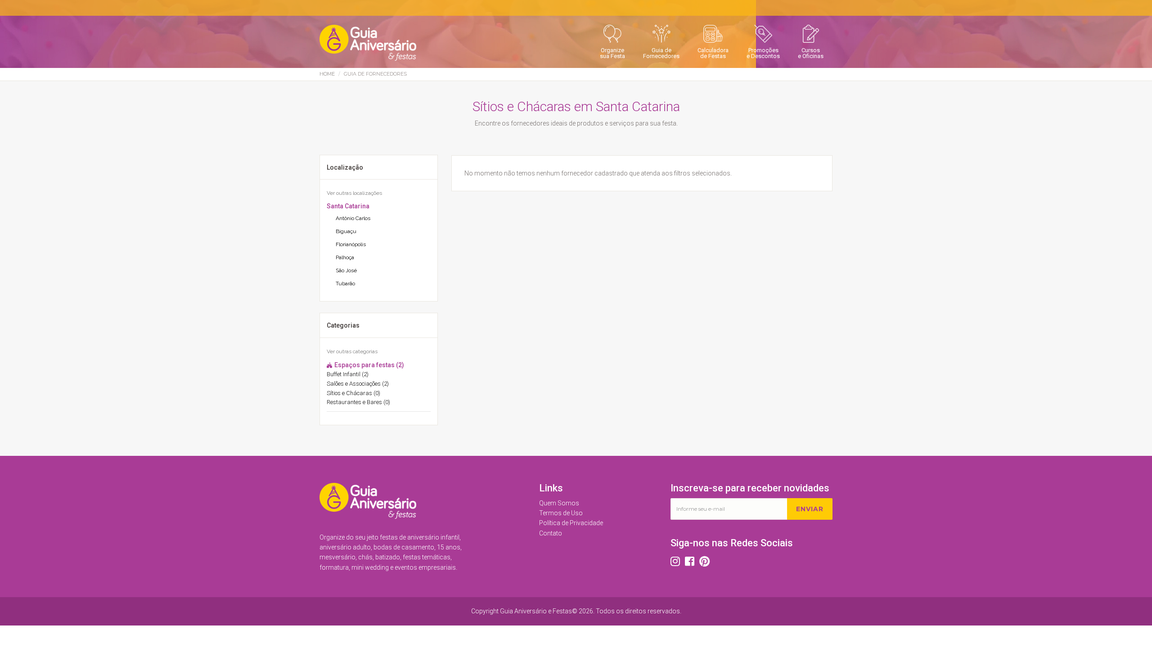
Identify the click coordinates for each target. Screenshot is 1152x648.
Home (327, 74)
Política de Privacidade (571, 522)
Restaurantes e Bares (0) (358, 402)
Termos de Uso (561, 513)
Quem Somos (559, 503)
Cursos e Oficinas (811, 53)
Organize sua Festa (612, 53)
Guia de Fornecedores (661, 53)
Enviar (810, 509)
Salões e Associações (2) (358, 383)
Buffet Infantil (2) (348, 374)
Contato (550, 533)
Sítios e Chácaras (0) (353, 393)
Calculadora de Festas (713, 53)
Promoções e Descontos (763, 53)
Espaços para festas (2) (368, 365)
